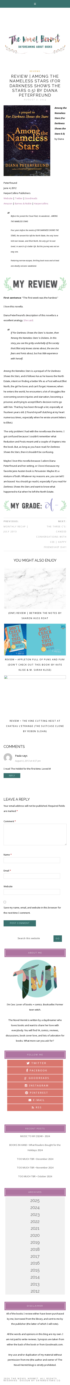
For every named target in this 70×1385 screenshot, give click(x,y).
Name (8, 854)
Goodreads (31, 198)
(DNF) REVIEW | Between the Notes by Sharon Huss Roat (35, 615)
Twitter (19, 198)
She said (28, 320)
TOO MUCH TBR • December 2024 (35, 1159)
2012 (35, 1291)
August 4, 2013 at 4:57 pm (28, 760)
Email (7, 870)
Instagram (38, 1085)
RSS (38, 1107)
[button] (35, 4)
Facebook (37, 1070)
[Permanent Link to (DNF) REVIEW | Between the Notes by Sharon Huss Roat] (35, 589)
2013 (35, 1284)
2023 (35, 1214)
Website (8, 198)
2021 (35, 1228)
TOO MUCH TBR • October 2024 (35, 1176)
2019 (35, 1242)
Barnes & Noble (23, 203)
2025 (35, 1200)
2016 (35, 1263)
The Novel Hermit (35, 44)
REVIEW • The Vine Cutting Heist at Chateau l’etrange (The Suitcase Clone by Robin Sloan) (35, 726)
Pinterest (38, 1092)
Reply (12, 775)
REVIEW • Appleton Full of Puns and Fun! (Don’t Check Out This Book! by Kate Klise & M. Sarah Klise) (35, 664)
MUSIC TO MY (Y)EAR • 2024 (35, 1136)
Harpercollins (41, 203)
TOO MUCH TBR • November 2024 (35, 1167)
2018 (35, 1249)
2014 (35, 1277)
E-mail (38, 1100)
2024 (35, 1207)
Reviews (35, 71)
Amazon (8, 203)
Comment (10, 821)
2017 (35, 1256)
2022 (35, 1221)
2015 (35, 1270)
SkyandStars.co (48, 1380)
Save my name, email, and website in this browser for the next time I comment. (32, 910)
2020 (35, 1235)
